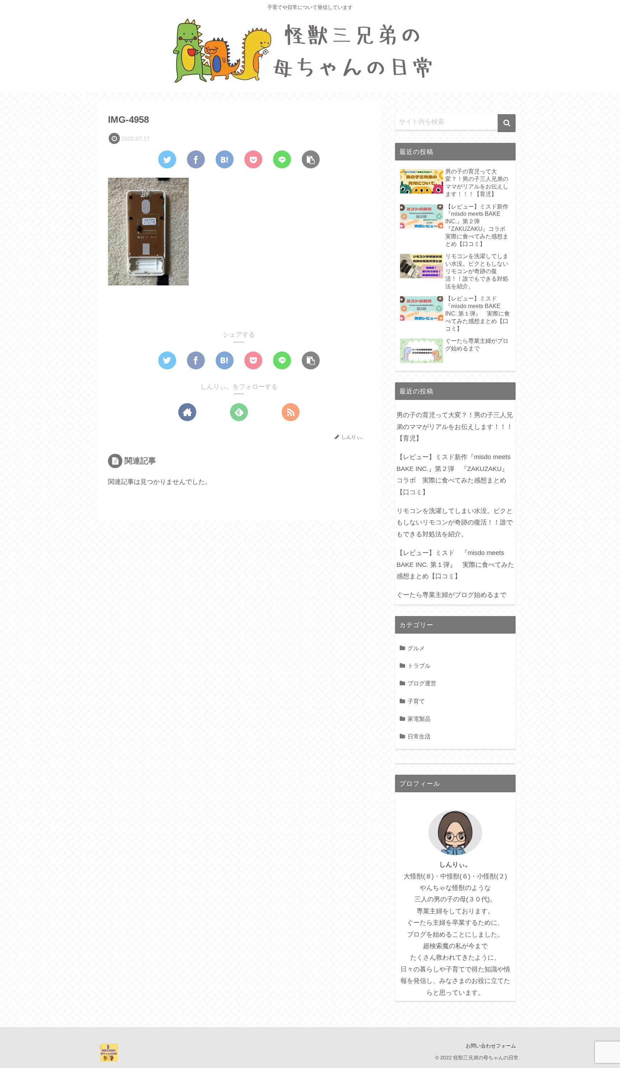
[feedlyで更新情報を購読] (239, 412)
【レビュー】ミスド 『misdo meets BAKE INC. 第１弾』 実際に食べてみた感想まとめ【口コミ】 (455, 564)
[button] (507, 123)
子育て (416, 701)
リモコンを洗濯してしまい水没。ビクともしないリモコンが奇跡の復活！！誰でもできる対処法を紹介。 (454, 522)
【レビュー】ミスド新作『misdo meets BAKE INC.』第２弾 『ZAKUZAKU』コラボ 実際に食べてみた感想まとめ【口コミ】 (453, 474)
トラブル (419, 665)
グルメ (416, 648)
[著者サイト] (187, 412)
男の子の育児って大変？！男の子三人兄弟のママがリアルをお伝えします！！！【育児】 (454, 426)
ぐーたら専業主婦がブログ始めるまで (451, 594)
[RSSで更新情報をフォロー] (291, 412)
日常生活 (419, 736)
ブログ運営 (422, 683)
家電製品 (419, 718)
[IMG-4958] (225, 159)
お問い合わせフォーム (491, 1046)
